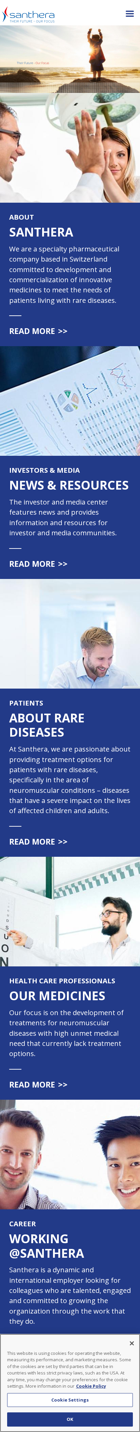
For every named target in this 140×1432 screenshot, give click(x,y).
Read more (38, 331)
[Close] (131, 1343)
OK (70, 1419)
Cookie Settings (70, 1400)
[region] (70, 1383)
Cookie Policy (91, 1386)
